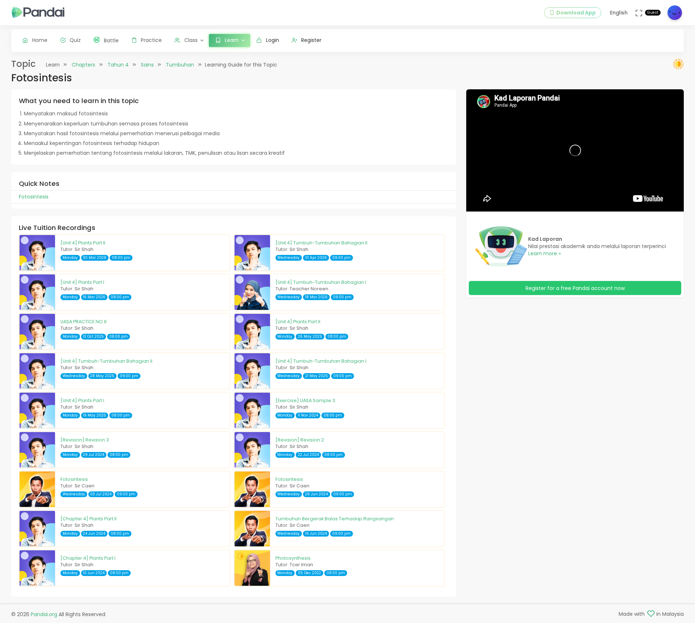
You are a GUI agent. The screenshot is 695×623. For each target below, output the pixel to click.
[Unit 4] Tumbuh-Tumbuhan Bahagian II (321, 243)
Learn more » (544, 253)
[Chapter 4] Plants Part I (87, 558)
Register (311, 40)
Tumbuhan (180, 64)
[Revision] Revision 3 (84, 440)
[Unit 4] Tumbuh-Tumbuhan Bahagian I (320, 282)
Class (191, 40)
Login (272, 40)
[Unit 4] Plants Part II (82, 243)
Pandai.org (44, 614)
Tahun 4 (118, 64)
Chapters (83, 64)
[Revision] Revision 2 (299, 440)
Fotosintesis (74, 479)
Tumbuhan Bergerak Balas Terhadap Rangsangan (334, 519)
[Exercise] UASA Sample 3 (305, 400)
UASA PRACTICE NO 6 (83, 322)
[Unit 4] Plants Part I (82, 282)
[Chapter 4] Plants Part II (88, 519)
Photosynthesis (293, 558)
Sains (147, 64)
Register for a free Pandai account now (575, 288)
